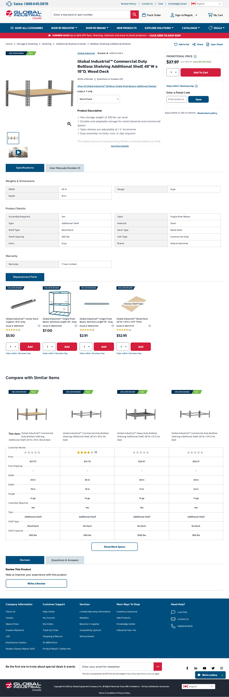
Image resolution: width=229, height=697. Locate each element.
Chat (160, 3)
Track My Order (50, 630)
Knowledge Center (177, 3)
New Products (123, 618)
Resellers (84, 618)
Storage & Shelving (27, 44)
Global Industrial (86, 53)
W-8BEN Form (50, 642)
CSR (8, 636)
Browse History (128, 3)
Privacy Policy (131, 673)
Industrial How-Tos (126, 630)
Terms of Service (147, 673)
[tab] (25, 168)
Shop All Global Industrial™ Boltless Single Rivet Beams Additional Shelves (116, 86)
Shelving (46, 44)
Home (9, 44)
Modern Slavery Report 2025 (20, 649)
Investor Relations (15, 630)
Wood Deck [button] (86, 99)
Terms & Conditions (108, 692)
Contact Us (147, 3)
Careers (9, 618)
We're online (209, 675)
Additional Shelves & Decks (71, 44)
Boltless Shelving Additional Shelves (110, 44)
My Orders (48, 624)
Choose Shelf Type (133, 304)
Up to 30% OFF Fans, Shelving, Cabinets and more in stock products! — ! (116, 35)
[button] (206, 3)
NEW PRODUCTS (127, 28)
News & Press (12, 624)
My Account (49, 618)
